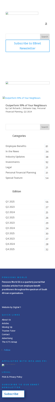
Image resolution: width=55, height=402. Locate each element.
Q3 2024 (10, 228)
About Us (6, 319)
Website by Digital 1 (11, 307)
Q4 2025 (10, 249)
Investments (13, 162)
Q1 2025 (10, 201)
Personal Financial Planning (21, 172)
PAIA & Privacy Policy (12, 376)
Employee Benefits (16, 146)
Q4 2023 (10, 238)
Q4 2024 (10, 244)
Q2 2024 (28, 111)
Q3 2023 (10, 222)
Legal (9, 167)
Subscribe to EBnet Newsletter (27, 45)
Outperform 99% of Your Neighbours (26, 105)
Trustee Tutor (8, 330)
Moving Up (7, 327)
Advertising (7, 338)
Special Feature (14, 177)
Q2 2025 (10, 217)
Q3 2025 (10, 233)
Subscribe (11, 394)
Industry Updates (15, 156)
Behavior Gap (29, 108)
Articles (5, 323)
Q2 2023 (10, 206)
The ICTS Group (9, 341)
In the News (12, 151)
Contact (6, 334)
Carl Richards (14, 108)
